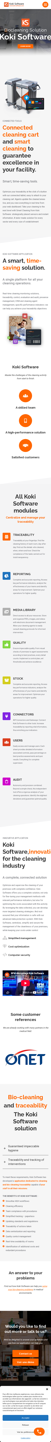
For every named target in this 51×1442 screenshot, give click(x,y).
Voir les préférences (25, 1432)
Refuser (25, 1425)
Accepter (25, 1418)
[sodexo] (25, 1058)
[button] (47, 1389)
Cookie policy (25, 1438)
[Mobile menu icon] (45, 5)
